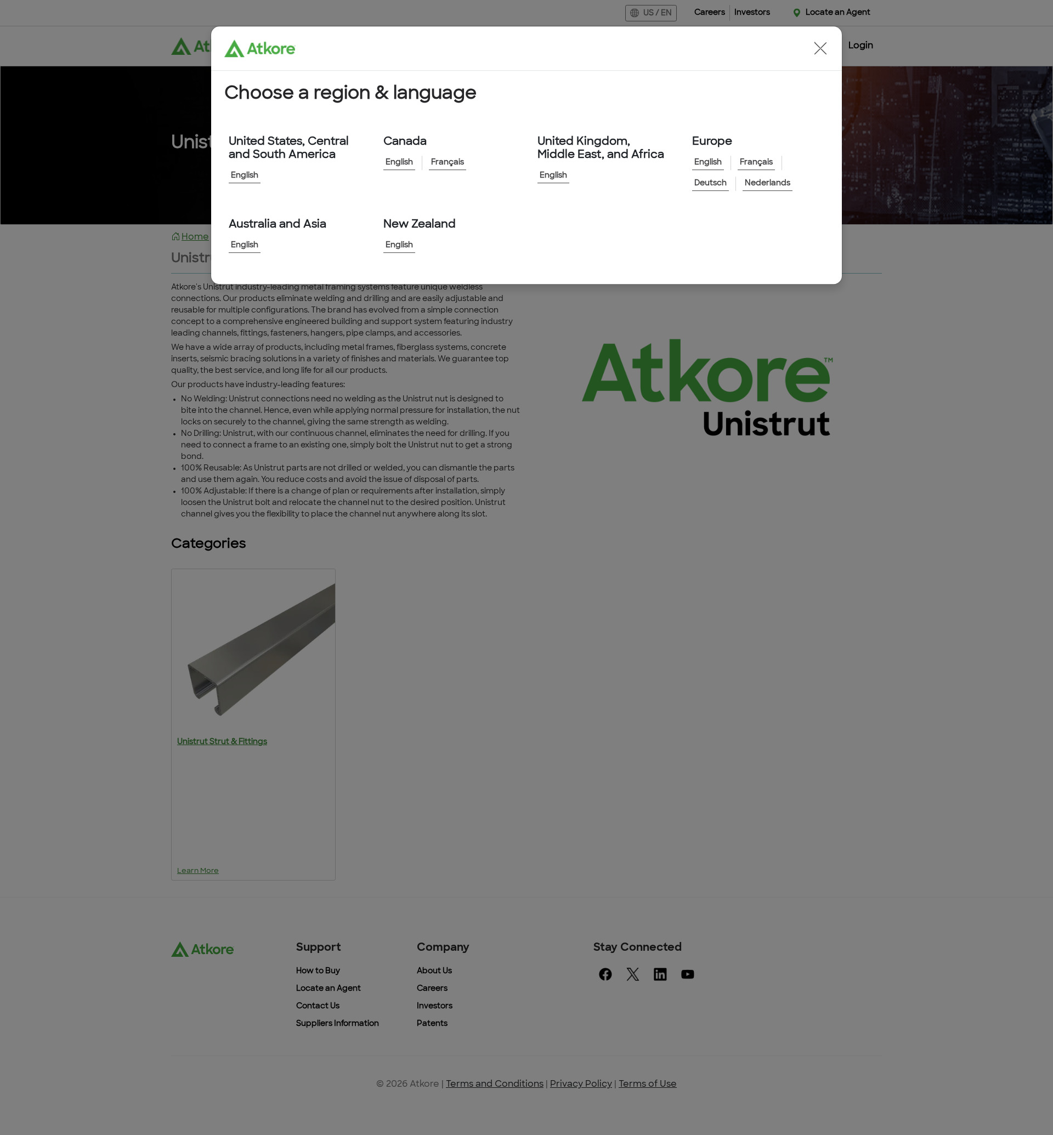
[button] (820, 48)
